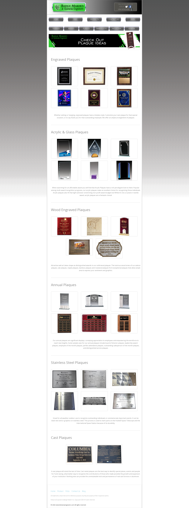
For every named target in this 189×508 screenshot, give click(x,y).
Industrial (116, 28)
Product (60, 491)
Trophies (56, 28)
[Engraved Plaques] (64, 76)
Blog (133, 19)
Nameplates (101, 28)
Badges (71, 28)
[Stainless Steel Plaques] (64, 379)
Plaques (86, 28)
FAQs (75, 19)
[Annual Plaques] (64, 301)
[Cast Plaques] (79, 454)
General (131, 28)
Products (94, 19)
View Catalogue (123, 9)
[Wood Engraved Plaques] (64, 226)
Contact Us (114, 19)
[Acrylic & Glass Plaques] (64, 148)
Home (56, 19)
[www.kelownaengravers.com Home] (66, 7)
